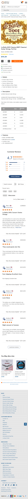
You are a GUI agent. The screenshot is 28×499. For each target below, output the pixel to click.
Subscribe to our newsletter (9, 482)
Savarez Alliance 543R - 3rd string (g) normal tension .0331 (6, 373)
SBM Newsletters (7, 471)
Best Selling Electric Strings (9, 410)
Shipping (5, 422)
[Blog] (16, 485)
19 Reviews (11, 54)
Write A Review (15, 176)
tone (15, 191)
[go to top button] (25, 424)
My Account (5, 426)
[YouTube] (14, 485)
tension (5, 195)
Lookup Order (6, 438)
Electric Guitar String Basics (9, 453)
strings (5, 191)
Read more (18, 227)
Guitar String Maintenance (9, 455)
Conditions (14, 487)
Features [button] (5, 135)
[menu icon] (26, 2)
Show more (11, 195)
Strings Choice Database (9, 445)
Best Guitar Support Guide (9, 459)
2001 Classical (4, 15)
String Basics (6, 447)
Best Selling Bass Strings (9, 412)
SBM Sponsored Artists (8, 467)
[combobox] (19, 199)
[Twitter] (6, 485)
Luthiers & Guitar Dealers (9, 477)
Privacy (8, 487)
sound (10, 191)
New (4, 395)
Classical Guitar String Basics (10, 449)
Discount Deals (6, 397)
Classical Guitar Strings (11, 13)
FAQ (4, 420)
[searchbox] (8, 184)
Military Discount (7, 430)
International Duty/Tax (8, 436)
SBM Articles (6, 465)
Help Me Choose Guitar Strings (10, 457)
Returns (5, 434)
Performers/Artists (7, 473)
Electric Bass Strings (8, 405)
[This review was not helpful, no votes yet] (23, 234)
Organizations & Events (8, 475)
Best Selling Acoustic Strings (9, 409)
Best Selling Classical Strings (9, 407)
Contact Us (5, 418)
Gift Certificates (6, 432)
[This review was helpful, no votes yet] (21, 234)
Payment (5, 424)
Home (2, 13)
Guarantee (3, 487)
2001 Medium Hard (14, 15)
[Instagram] (8, 485)
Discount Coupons (7, 428)
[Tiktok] (11, 485)
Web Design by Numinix (6, 491)
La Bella (21, 13)
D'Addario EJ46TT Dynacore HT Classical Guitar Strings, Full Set (20, 373)
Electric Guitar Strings (8, 403)
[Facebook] (3, 485)
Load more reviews (14, 347)
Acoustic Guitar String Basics (10, 451)
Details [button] (5, 77)
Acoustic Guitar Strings (8, 401)
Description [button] (6, 91)
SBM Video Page (7, 469)
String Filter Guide (7, 444)
